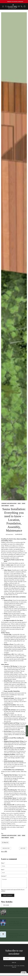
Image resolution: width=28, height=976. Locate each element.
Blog (19, 503)
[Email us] (18, 6)
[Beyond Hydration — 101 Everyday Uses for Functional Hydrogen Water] (3, 934)
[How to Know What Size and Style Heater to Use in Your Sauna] (3, 912)
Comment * (4, 876)
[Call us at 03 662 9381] (21, 6)
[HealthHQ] (12, 6)
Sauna (12, 505)
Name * (3, 863)
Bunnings (23, 811)
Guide (23, 503)
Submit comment (7, 895)
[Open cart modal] (24, 6)
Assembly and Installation (9, 503)
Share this (6, 842)
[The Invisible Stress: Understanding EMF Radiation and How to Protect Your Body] (3, 922)
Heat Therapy (5, 505)
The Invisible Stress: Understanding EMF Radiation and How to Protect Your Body (18, 923)
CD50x (18, 811)
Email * (3, 869)
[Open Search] (5, 6)
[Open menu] (3, 6)
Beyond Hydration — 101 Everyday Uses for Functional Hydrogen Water (16, 935)
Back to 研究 (4, 851)
